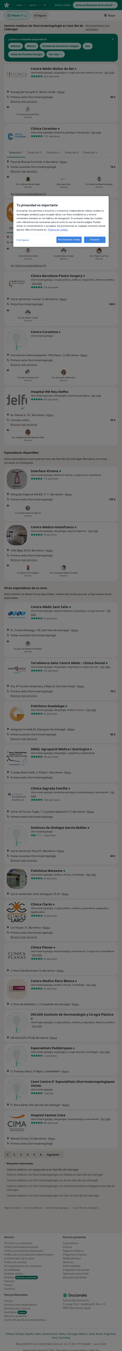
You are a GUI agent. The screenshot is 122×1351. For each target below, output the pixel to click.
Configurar (23, 240)
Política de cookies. (57, 229)
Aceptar (94, 239)
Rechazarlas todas (69, 239)
